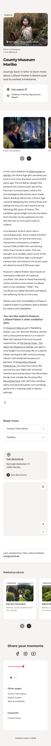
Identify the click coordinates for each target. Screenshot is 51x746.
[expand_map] (43, 487)
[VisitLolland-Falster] (16, 666)
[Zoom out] (43, 531)
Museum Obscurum (17, 328)
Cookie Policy (14, 718)
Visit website (17, 89)
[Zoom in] (43, 524)
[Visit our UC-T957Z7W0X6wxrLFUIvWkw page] (33, 653)
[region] (25, 509)
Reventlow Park (11, 381)
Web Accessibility (16, 701)
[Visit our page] (17, 653)
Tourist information (17, 694)
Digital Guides (14, 697)
